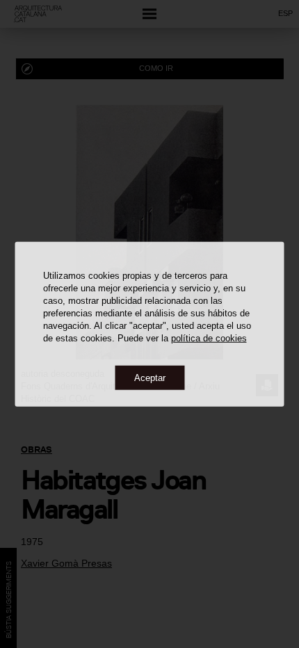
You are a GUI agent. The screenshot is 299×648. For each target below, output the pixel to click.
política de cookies (209, 337)
